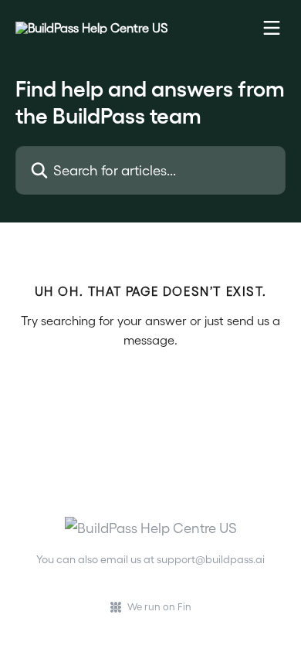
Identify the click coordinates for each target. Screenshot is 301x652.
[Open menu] (272, 28)
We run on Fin (159, 606)
